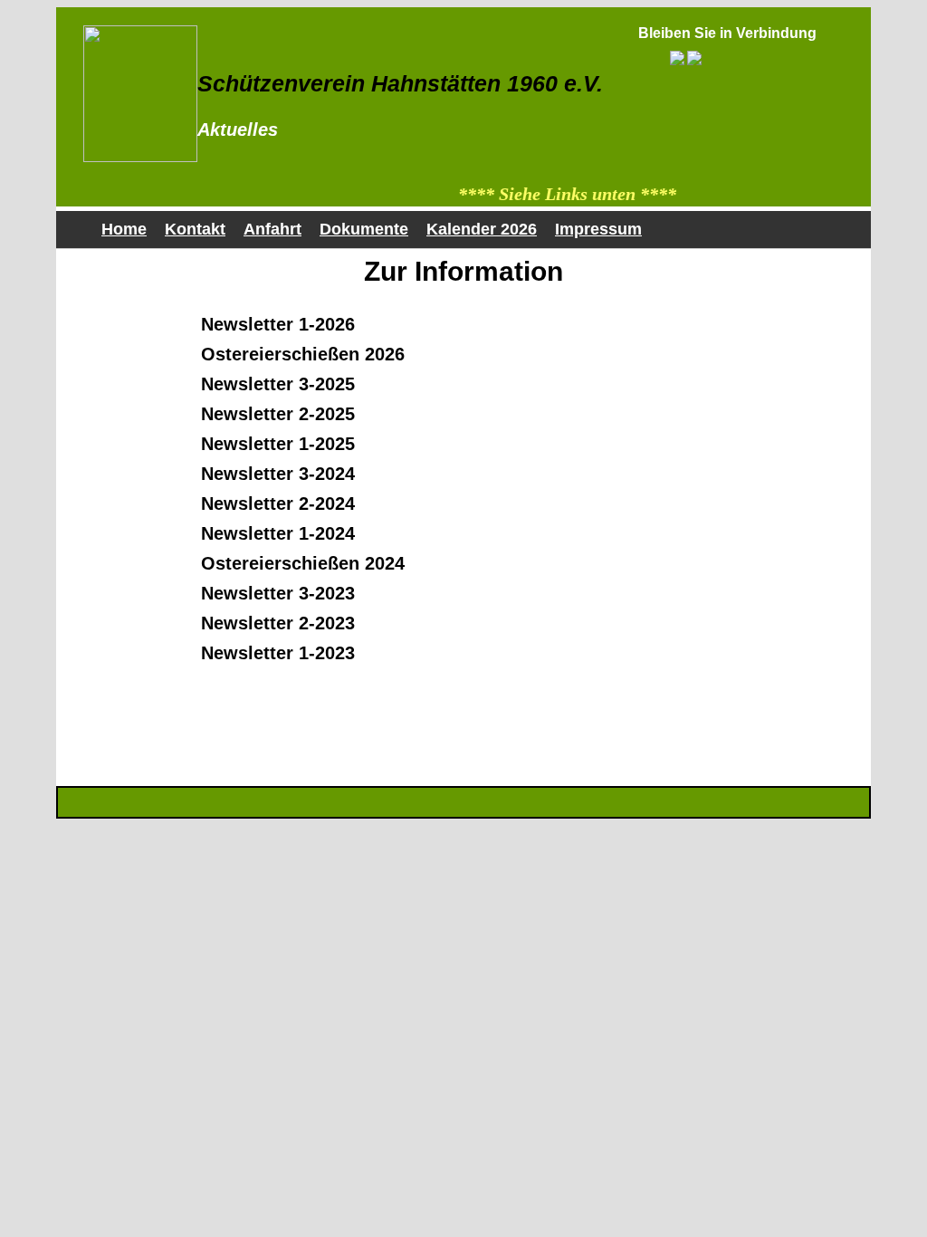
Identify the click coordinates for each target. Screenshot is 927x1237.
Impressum (598, 229)
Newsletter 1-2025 (278, 444)
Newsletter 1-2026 (278, 324)
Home (124, 229)
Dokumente (364, 229)
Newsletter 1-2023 (278, 653)
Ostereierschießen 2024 (303, 563)
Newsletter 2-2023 (278, 623)
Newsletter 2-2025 (278, 414)
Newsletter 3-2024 (278, 474)
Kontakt (195, 229)
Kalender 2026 (481, 229)
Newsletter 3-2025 (278, 384)
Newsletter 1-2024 (278, 533)
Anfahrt (272, 229)
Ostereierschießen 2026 (303, 354)
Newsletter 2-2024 (278, 503)
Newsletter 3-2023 (278, 593)
